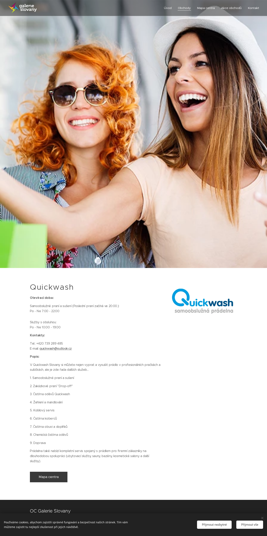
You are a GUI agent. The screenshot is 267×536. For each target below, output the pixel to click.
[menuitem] (169, 8)
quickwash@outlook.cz (55, 348)
